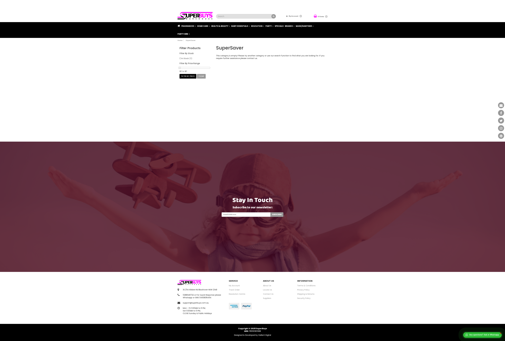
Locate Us (267, 289)
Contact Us (268, 294)
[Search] (273, 16)
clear (201, 76)
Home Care (203, 26)
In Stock (186, 58)
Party (269, 26)
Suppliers (267, 298)
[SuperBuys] (195, 15)
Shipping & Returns (305, 294)
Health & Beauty (220, 26)
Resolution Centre (237, 294)
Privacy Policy (303, 289)
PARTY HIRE (183, 34)
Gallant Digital (264, 335)
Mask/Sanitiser (304, 26)
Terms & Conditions (306, 285)
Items (321, 16)
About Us (267, 285)
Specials (279, 26)
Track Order (234, 289)
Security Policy (303, 298)
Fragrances (188, 26)
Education (257, 26)
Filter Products (190, 48)
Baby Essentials (239, 26)
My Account (234, 285)
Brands (289, 26)
